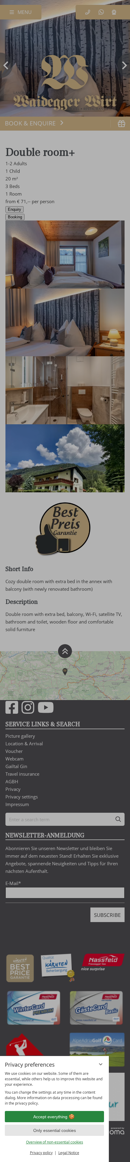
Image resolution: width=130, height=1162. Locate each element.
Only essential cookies (54, 1130)
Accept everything (50, 1116)
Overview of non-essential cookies (54, 1142)
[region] (54, 1088)
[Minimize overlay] (101, 1064)
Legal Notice (68, 1152)
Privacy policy (41, 1152)
